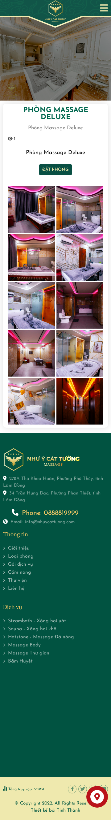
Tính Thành (68, 810)
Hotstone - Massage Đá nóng (41, 637)
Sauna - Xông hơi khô (32, 629)
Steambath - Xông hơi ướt (37, 621)
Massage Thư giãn (28, 653)
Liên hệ (16, 588)
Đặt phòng (55, 169)
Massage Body (24, 645)
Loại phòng (21, 556)
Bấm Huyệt (20, 661)
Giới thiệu (19, 548)
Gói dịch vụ (20, 564)
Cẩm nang (19, 572)
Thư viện (17, 580)
